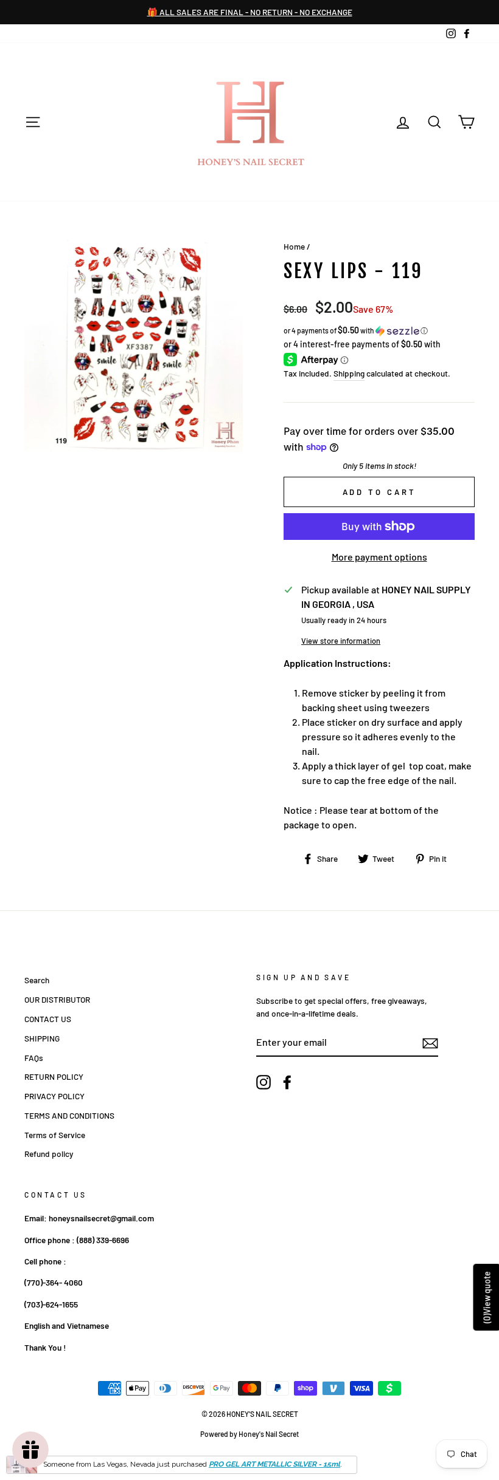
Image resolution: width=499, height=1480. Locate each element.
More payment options (379, 556)
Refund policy (48, 1153)
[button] (379, 330)
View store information (340, 641)
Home (294, 246)
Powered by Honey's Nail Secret (249, 1434)
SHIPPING (42, 1038)
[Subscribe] (430, 1043)
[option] (252, 12)
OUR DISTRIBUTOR (57, 999)
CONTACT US (47, 1019)
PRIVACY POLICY (54, 1096)
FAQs (33, 1057)
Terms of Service (54, 1135)
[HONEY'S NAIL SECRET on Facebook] (287, 1082)
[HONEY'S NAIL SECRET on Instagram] (263, 1082)
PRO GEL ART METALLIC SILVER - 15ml (274, 1464)
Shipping (349, 373)
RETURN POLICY (53, 1076)
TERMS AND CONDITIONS (69, 1115)
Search (36, 980)
